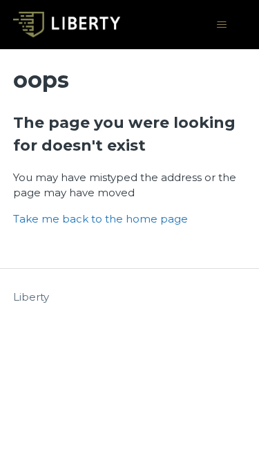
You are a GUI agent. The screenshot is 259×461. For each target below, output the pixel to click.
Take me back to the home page (100, 218)
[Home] (66, 24)
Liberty (31, 296)
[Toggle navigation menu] (221, 25)
